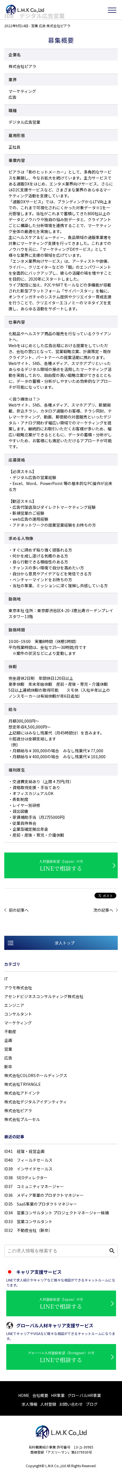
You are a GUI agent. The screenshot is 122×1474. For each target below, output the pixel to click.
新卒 (8, 1066)
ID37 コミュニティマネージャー (34, 1186)
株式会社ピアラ (18, 1110)
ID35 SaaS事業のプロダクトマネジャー (40, 1204)
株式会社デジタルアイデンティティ (35, 1102)
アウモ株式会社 (18, 987)
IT (6, 979)
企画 (8, 1040)
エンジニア (14, 1005)
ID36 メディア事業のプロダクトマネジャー (44, 1195)
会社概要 (40, 1395)
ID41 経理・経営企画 (24, 1151)
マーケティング (18, 1023)
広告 (8, 1058)
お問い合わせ (71, 1404)
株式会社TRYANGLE (22, 1084)
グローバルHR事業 (84, 1395)
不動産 (10, 1031)
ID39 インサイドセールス (28, 1169)
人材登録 (48, 1404)
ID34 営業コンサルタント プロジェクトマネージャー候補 (56, 1212)
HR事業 (58, 1395)
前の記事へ (19, 910)
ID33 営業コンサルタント (28, 1221)
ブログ (92, 1404)
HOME (24, 1395)
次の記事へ (103, 910)
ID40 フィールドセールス (28, 1160)
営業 (8, 1049)
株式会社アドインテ (22, 1093)
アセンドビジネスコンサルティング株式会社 (43, 996)
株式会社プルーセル (22, 1119)
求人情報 (29, 1404)
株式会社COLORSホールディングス (35, 1075)
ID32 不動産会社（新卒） (28, 1230)
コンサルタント (18, 1014)
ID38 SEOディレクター (26, 1177)
